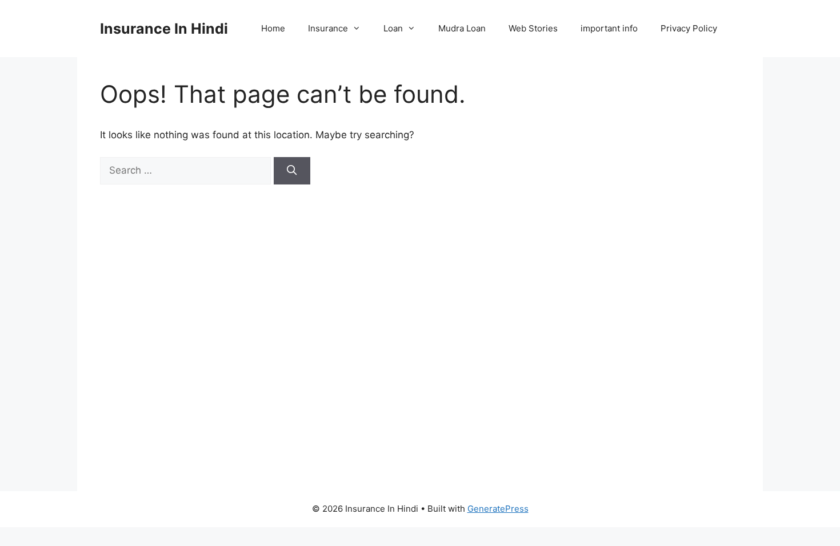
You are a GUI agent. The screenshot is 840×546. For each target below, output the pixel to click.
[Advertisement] (644, 274)
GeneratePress (498, 508)
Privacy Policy (689, 28)
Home (273, 28)
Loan (393, 28)
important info (609, 28)
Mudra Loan (462, 28)
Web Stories (533, 28)
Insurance (328, 28)
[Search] (292, 170)
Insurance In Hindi (164, 28)
